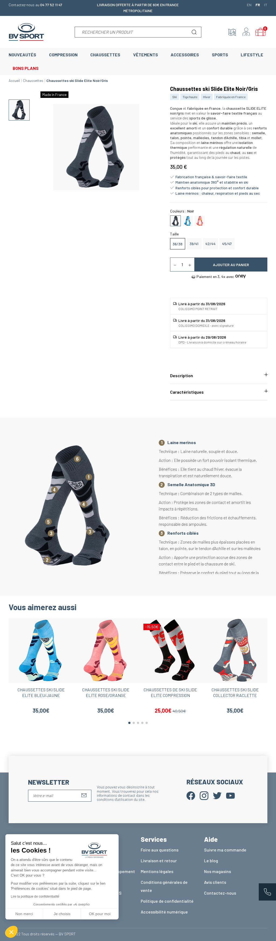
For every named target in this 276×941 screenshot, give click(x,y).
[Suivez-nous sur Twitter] (217, 795)
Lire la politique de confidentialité (35, 896)
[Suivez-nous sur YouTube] (230, 795)
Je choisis (62, 914)
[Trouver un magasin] (232, 32)
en (249, 4)
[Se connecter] (246, 32)
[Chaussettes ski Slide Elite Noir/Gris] (175, 220)
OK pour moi (100, 914)
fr (258, 4)
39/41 (193, 243)
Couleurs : (182, 211)
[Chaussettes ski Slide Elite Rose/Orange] (200, 220)
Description (181, 375)
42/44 (210, 243)
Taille (174, 234)
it (265, 4)
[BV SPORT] (26, 31)
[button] (11, 931)
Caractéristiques (187, 391)
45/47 (227, 243)
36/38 (177, 244)
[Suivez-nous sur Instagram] (204, 795)
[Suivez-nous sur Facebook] (191, 795)
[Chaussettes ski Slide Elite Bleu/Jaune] (187, 220)
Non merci (24, 914)
